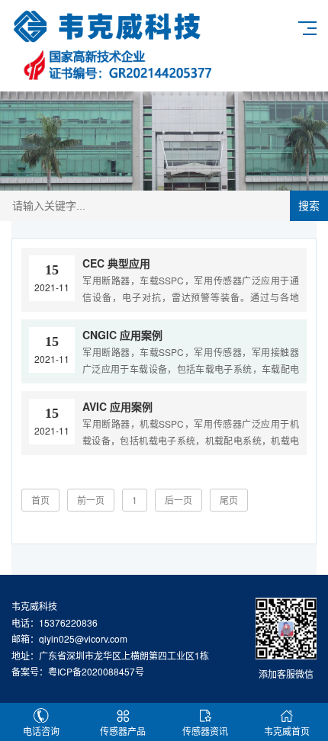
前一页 (91, 499)
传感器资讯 (205, 730)
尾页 (229, 499)
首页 (40, 499)
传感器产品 (123, 730)
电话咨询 (41, 730)
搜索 (309, 206)
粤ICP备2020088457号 (96, 671)
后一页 (178, 499)
